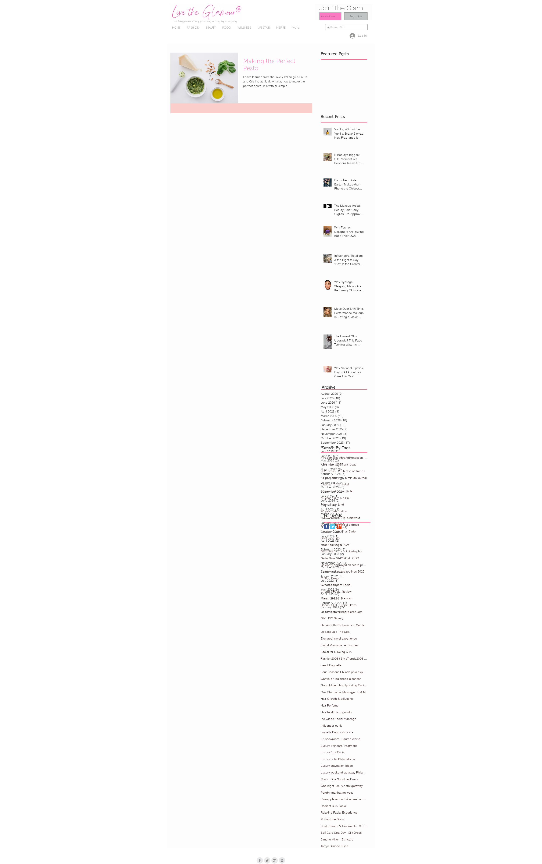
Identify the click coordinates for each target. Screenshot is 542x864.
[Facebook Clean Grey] (260, 860)
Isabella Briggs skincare (337, 732)
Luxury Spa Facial (333, 752)
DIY (323, 618)
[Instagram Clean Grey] (282, 860)
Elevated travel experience (339, 638)
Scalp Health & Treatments (339, 826)
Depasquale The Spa (335, 632)
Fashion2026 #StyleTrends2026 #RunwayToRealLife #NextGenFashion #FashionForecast (344, 659)
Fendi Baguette (331, 665)
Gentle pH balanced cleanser (341, 679)
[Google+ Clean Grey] (274, 860)
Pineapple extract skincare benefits (344, 799)
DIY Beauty (335, 618)
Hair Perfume (330, 705)
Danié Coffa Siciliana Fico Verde (342, 625)
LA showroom (330, 739)
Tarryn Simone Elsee (334, 846)
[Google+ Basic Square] (339, 526)
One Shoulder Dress (344, 779)
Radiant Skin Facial (334, 806)
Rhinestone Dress (332, 819)
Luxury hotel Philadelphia (338, 759)
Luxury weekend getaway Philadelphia (344, 772)
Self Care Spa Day (333, 833)
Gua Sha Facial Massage (338, 692)
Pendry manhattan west (337, 792)
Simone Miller (330, 839)
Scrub (363, 826)
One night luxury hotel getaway (342, 786)
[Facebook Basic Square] (326, 526)
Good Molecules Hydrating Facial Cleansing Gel (344, 685)
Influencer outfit (331, 725)
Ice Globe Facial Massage (338, 719)
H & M (361, 692)
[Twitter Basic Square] (332, 526)
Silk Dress (355, 833)
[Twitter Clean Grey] (267, 860)
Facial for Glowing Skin (336, 652)
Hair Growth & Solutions (337, 699)
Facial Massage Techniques (339, 645)
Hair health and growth (336, 712)
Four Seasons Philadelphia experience (344, 672)
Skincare (347, 839)
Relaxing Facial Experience (339, 812)
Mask (324, 779)
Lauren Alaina (351, 739)
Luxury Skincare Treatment (339, 746)
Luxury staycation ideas (337, 766)
